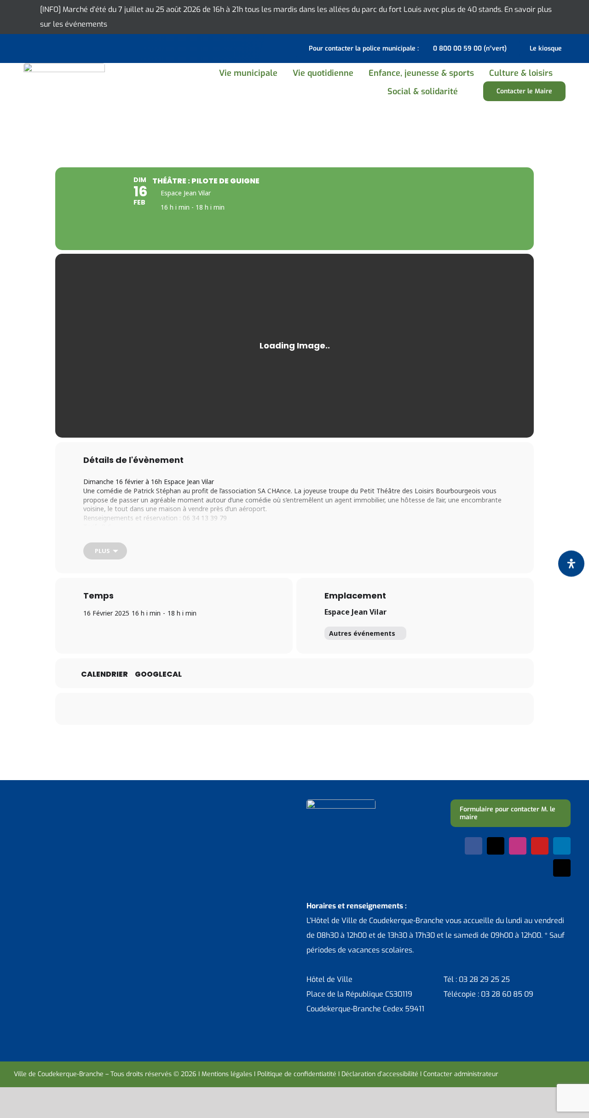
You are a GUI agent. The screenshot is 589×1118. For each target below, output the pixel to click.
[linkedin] (562, 846)
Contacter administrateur (460, 1074)
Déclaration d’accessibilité (379, 1074)
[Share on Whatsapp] (306, 708)
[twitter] (495, 846)
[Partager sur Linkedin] (282, 708)
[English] (31, 47)
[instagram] (517, 846)
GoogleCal (158, 674)
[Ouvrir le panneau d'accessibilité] (571, 564)
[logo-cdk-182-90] (64, 66)
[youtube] (540, 846)
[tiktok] (562, 868)
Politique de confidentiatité (296, 1074)
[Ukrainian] (55, 47)
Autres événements (362, 633)
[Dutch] (19, 47)
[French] (43, 47)
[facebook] (473, 846)
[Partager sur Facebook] (236, 708)
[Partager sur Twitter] (259, 708)
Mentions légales (227, 1074)
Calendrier (104, 674)
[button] (476, 91)
